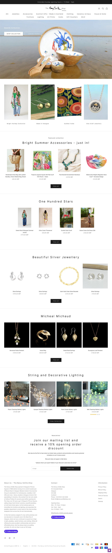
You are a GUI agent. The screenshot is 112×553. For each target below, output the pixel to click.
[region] (56, 49)
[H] (7, 14)
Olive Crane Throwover (45, 230)
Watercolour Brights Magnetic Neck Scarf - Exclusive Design (96, 175)
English (25, 546)
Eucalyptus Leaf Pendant (95, 350)
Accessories (28, 14)
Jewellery (16, 14)
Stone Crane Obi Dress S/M (87, 230)
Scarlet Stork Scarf (66, 230)
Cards (61, 17)
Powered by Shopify (59, 546)
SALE (83, 17)
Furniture (30, 17)
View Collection (56, 421)
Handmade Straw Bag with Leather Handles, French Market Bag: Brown (15, 175)
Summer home (69, 123)
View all (56, 186)
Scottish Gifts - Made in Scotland (49, 14)
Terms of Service (103, 495)
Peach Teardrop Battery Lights (17, 409)
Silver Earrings (17, 291)
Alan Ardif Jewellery (94, 123)
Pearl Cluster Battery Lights (69, 409)
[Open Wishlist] (109, 550)
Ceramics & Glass (84, 14)
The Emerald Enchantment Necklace (69, 174)
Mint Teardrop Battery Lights (95, 409)
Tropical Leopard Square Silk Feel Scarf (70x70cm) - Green (42, 175)
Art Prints (51, 17)
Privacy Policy (102, 487)
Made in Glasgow (42, 123)
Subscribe (92, 547)
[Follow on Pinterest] (14, 538)
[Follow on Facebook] (5, 538)
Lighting (40, 17)
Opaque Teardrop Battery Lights (43, 409)
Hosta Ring (43, 350)
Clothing (70, 14)
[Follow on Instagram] (9, 538)
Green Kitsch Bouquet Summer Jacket (24, 231)
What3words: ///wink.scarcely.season (62, 513)
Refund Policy (102, 489)
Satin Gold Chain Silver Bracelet (69, 291)
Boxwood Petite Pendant (17, 350)
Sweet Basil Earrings (69, 350)
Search (100, 498)
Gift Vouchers (72, 17)
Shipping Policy (102, 492)
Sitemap (100, 501)
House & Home (100, 14)
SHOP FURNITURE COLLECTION (56, 74)
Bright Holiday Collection (16, 123)
